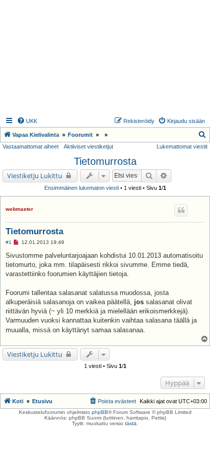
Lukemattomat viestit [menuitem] (181, 146)
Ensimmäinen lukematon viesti (81, 188)
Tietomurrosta (105, 161)
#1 (9, 242)
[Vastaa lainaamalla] (181, 210)
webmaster (19, 209)
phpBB (100, 412)
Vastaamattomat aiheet (31, 146)
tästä (131, 423)
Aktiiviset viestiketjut (88, 146)
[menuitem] (27, 121)
